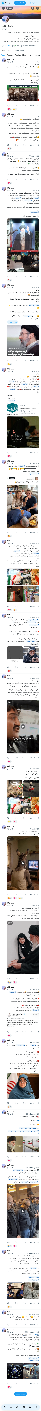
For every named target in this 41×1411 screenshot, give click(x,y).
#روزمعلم (36, 386)
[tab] (3, 55)
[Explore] (11, 1407)
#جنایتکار (13, 992)
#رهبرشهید (28, 200)
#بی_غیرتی (34, 1182)
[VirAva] (30, 1407)
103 (18, 50)
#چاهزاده (22, 466)
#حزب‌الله (36, 1010)
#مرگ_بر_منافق (34, 1277)
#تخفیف (12, 389)
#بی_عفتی (25, 1182)
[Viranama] (23, 1407)
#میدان (36, 198)
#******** (32, 622)
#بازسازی (24, 384)
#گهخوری (33, 1045)
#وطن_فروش (30, 641)
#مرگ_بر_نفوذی (34, 1280)
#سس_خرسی (34, 473)
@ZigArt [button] (10, 62)
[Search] (32, 8)
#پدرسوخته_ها (18, 1170)
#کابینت (11, 381)
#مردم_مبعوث (34, 305)
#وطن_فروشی (12, 1179)
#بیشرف (33, 1268)
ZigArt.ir (7, 46)
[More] (36, 1407)
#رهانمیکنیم (35, 212)
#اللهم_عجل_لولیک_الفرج (27, 1128)
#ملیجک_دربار (33, 620)
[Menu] (37, 8)
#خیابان (18, 198)
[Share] (38, 105)
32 (6, 50)
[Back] (3, 8)
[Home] (4, 1407)
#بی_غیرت (28, 316)
